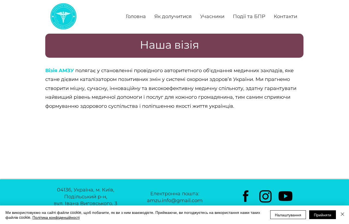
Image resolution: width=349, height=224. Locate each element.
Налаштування (288, 214)
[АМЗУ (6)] (245, 196)
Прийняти (322, 214)
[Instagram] (265, 196)
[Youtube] (285, 196)
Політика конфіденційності (56, 217)
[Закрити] (342, 215)
